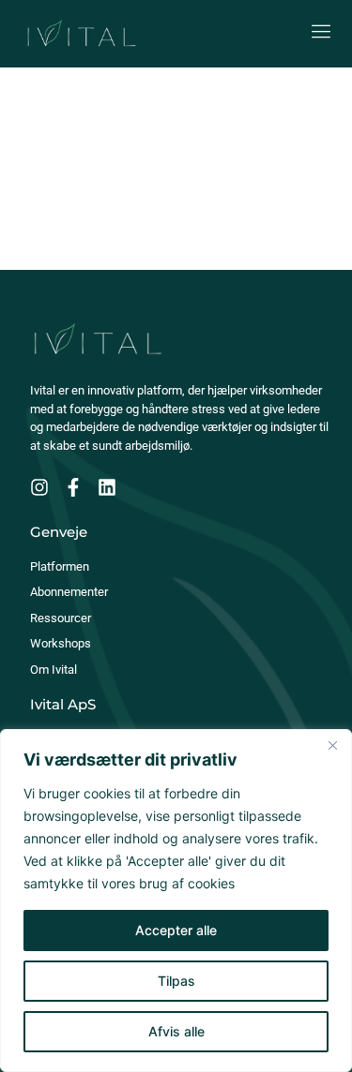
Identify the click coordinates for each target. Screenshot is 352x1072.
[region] (176, 900)
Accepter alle (176, 930)
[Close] (332, 745)
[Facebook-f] (73, 487)
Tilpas (176, 981)
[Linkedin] (107, 487)
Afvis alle (176, 1031)
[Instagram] (39, 487)
